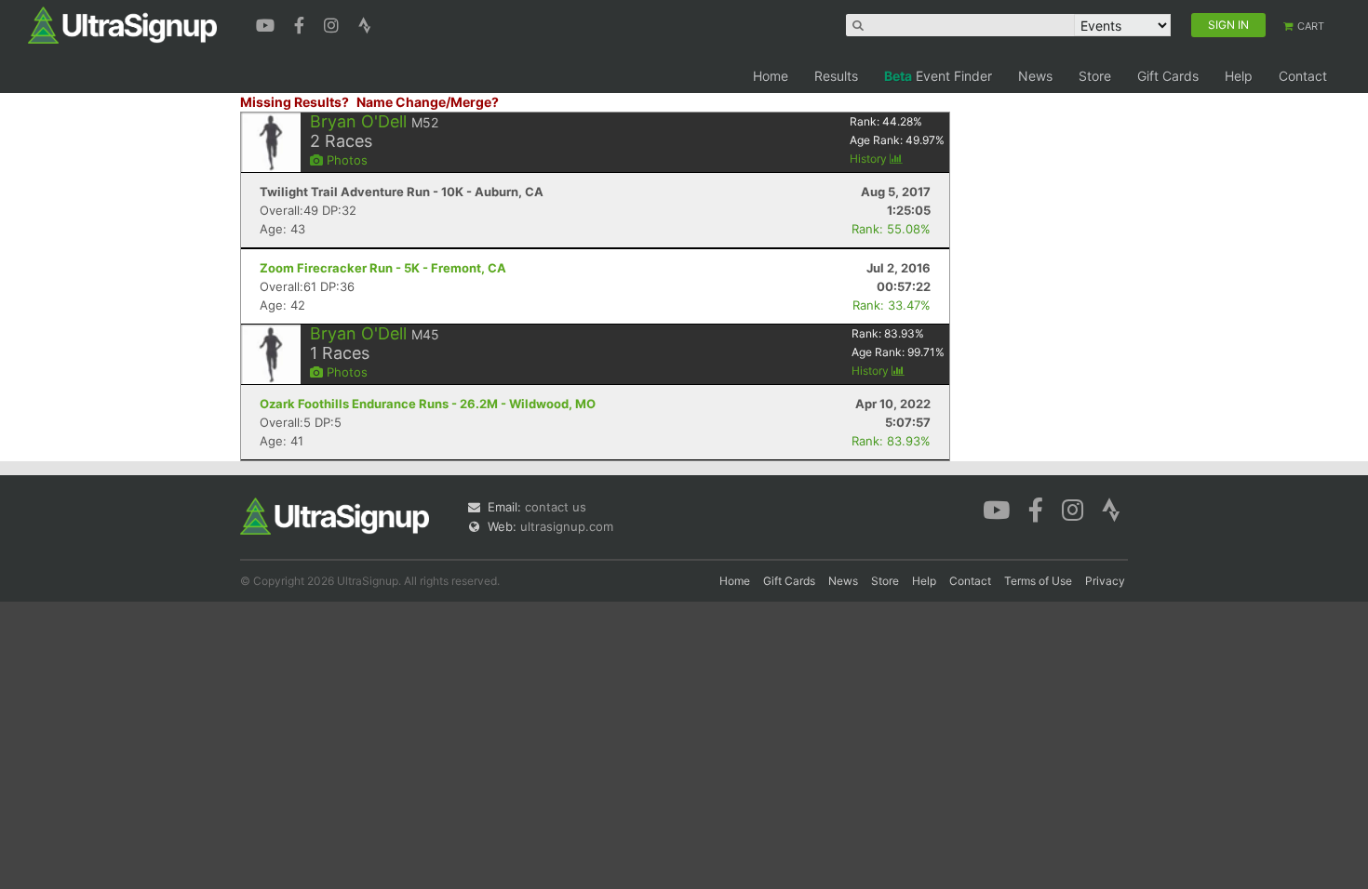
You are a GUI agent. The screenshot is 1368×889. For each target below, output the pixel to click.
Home (770, 76)
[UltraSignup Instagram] (333, 23)
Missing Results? (294, 102)
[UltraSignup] (122, 24)
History (870, 159)
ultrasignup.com (566, 526)
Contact (1303, 76)
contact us (555, 506)
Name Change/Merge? (427, 102)
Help (1239, 76)
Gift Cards (1168, 76)
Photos (345, 160)
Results (836, 76)
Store (1095, 76)
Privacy (1105, 581)
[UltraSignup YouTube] (267, 23)
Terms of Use (1038, 581)
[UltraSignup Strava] (365, 23)
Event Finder (938, 76)
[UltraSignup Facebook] (301, 23)
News (1035, 76)
